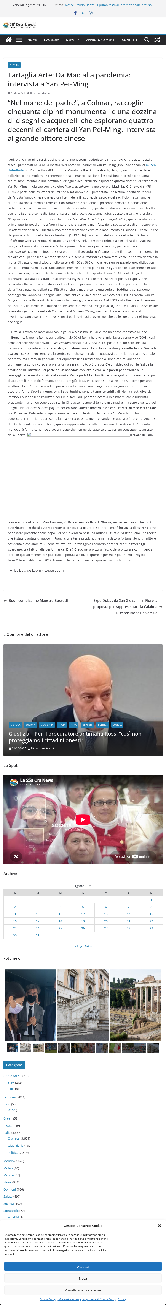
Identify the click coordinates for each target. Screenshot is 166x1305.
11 (60, 914)
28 (128, 928)
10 (37, 914)
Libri (11, 1089)
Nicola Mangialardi (42, 748)
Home (32, 40)
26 (83, 928)
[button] (159, 1226)
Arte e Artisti (12, 1076)
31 (37, 935)
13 (106, 914)
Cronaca (15, 724)
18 (60, 921)
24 (37, 928)
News (70, 40)
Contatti (129, 40)
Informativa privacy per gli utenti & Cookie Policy (87, 1299)
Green (7, 1118)
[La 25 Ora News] (8, 40)
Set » (88, 946)
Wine (11, 1110)
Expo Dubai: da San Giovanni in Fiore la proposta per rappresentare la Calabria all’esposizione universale (125, 606)
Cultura (14, 64)
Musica (8, 1175)
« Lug (78, 946)
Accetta (83, 1266)
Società (117, 724)
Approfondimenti (100, 40)
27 (106, 928)
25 (60, 928)
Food (6, 1104)
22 (151, 921)
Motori (8, 1168)
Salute (8, 1196)
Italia (62, 724)
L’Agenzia (51, 40)
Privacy (122, 1299)
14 (128, 914)
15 (151, 914)
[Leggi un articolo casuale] (157, 40)
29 (151, 928)
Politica (102, 724)
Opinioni (87, 724)
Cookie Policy (48, 1299)
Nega (83, 1278)
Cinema (13, 1216)
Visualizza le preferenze (83, 1290)
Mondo (8, 1161)
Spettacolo (11, 1211)
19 (83, 921)
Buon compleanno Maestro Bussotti (38, 600)
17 (37, 921)
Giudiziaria (47, 724)
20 (106, 921)
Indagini (9, 1125)
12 (83, 914)
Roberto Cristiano (40, 93)
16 (15, 921)
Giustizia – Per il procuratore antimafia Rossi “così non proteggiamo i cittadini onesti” (75, 737)
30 (15, 935)
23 (15, 928)
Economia (10, 1097)
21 (128, 921)
